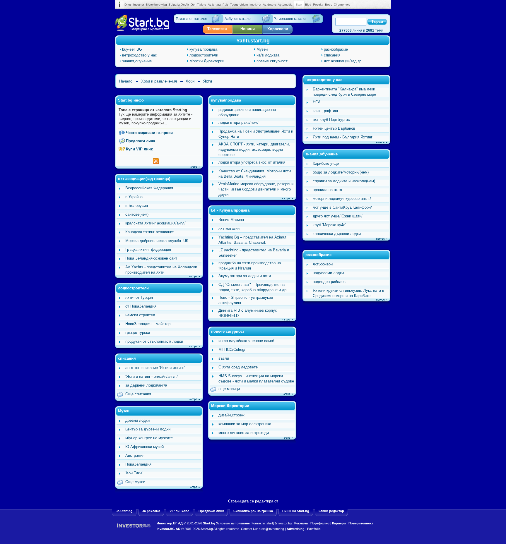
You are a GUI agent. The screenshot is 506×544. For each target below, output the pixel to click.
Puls (225, 4)
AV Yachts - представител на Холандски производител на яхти (161, 269)
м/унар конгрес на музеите (149, 438)
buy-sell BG (132, 49)
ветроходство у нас (139, 55)
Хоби (190, 81)
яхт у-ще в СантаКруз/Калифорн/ (342, 207)
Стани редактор (331, 511)
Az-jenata (214, 4)
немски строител (140, 315)
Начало (125, 81)
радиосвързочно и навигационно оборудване (247, 112)
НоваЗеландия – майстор (147, 324)
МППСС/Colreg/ (231, 349)
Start (299, 4)
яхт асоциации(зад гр (342, 61)
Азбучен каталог (238, 19)
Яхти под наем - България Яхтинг (342, 137)
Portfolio (314, 529)
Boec (328, 4)
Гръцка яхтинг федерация (148, 249)
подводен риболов (329, 281)
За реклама (151, 511)
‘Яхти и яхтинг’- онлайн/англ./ (151, 376)
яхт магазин (229, 228)
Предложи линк (140, 141)
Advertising (296, 529)
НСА (317, 102)
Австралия (134, 455)
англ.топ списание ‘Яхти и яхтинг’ (155, 367)
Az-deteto (269, 4)
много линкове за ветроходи (243, 432)
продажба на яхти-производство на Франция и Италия (249, 265)
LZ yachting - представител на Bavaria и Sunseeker (253, 253)
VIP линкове (179, 511)
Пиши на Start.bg (295, 511)
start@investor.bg (279, 523)
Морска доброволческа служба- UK (157, 240)
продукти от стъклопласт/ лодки (154, 341)
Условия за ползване (233, 523)
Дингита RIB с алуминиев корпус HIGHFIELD (247, 313)
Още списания (138, 394)
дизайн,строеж (231, 415)
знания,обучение (137, 61)
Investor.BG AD (168, 529)
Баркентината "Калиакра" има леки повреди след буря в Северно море (344, 92)
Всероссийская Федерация (149, 188)
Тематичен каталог (191, 19)
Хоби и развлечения (159, 81)
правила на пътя (327, 190)
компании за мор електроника (244, 424)
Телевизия (217, 29)
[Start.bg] (142, 29)
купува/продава (203, 49)
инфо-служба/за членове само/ (246, 341)
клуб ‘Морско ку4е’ (329, 225)
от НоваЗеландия (140, 306)
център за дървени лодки (147, 429)
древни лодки (137, 420)
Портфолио (319, 523)
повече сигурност (272, 61)
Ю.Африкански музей (144, 447)
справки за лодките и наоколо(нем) (344, 181)
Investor (138, 4)
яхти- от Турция (139, 297)
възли (223, 358)
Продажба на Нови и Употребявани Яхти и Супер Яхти (255, 134)
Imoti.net (255, 4)
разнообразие (336, 49)
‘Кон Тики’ (134, 473)
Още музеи (135, 482)
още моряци (229, 389)
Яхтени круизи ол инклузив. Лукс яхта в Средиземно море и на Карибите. (348, 293)
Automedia (285, 4)
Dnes (127, 4)
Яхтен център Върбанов (334, 128)
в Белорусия (136, 205)
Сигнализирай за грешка (253, 511)
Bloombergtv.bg (156, 4)
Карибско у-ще (326, 163)
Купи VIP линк (139, 149)
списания (332, 55)
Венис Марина (231, 219)
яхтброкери (323, 264)
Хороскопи (277, 29)
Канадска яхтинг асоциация (149, 232)
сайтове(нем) (136, 214)
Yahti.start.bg (253, 41)
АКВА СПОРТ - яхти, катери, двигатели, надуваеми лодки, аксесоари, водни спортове (254, 149)
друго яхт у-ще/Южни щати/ (338, 216)
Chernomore (342, 4)
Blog (308, 4)
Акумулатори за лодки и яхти (244, 276)
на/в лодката (268, 55)
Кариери (339, 523)
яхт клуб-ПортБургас (331, 119)
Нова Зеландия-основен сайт (151, 258)
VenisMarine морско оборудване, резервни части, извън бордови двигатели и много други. (255, 189)
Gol (193, 4)
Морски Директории (206, 61)
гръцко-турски (137, 332)
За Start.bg (124, 511)
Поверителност (360, 523)
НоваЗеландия (138, 464)
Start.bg (209, 523)
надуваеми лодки (328, 273)
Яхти (207, 81)
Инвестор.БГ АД (170, 523)
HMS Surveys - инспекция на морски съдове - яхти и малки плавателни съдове (256, 378)
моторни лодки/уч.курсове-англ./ (342, 198)
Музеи (262, 49)
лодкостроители (203, 55)
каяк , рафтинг (326, 111)
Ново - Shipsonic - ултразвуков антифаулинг (245, 300)
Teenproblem (239, 4)
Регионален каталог (290, 19)
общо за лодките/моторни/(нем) (341, 172)
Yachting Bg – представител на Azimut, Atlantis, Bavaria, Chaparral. (253, 240)
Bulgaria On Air (179, 4)
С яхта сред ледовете (238, 367)
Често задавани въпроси (149, 133)
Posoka (318, 4)
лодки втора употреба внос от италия (251, 162)
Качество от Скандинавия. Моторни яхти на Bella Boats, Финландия (254, 174)
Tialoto (201, 4)
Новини (247, 29)
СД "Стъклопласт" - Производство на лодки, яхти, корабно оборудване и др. (253, 287)
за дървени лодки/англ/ (146, 385)
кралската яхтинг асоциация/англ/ (155, 223)
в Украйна (134, 197)
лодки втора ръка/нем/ (238, 122)
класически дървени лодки (337, 233)
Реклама (301, 523)
